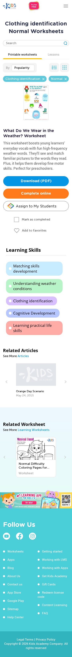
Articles (23, 356)
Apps (11, 559)
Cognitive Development (34, 313)
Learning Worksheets (33, 430)
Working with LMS (54, 559)
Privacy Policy (45, 639)
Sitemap (13, 609)
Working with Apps (55, 568)
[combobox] (23, 68)
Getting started (52, 551)
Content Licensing (54, 605)
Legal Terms (25, 639)
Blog (10, 568)
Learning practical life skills (32, 328)
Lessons (53, 54)
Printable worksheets (22, 54)
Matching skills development (26, 268)
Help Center (15, 617)
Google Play (15, 601)
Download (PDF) (36, 181)
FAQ (45, 613)
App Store (14, 592)
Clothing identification (33, 301)
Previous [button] (7, 382)
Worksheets (15, 551)
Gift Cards (49, 584)
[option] (36, 380)
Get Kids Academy (54, 576)
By (8, 68)
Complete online (36, 193)
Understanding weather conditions (34, 286)
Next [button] (65, 382)
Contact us (14, 584)
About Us (13, 576)
